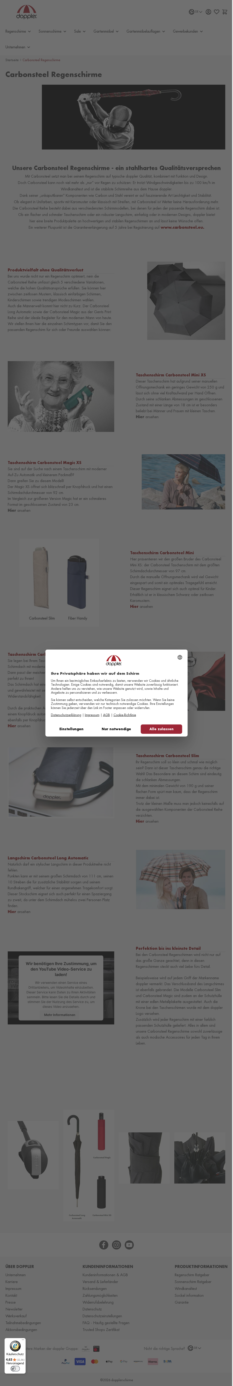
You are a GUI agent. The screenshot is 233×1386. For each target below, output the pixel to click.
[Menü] (23, 1341)
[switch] (15, 1368)
